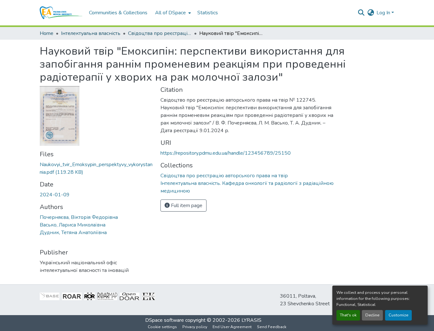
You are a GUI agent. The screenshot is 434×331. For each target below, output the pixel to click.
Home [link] (46, 33)
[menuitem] (172, 12)
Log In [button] (383, 12)
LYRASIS (251, 320)
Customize (398, 315)
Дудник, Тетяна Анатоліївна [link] (73, 232)
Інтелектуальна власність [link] (90, 33)
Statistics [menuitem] (207, 12)
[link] (96, 168)
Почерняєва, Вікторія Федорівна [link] (79, 217)
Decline (372, 315)
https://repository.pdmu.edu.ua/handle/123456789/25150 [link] (225, 153)
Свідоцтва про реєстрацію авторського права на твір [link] (160, 33)
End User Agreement (232, 326)
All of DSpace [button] (170, 12)
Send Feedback (271, 326)
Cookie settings (162, 326)
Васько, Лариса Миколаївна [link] (72, 224)
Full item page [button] (186, 205)
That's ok (348, 315)
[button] (61, 12)
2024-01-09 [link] (55, 194)
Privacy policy (194, 326)
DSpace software (164, 320)
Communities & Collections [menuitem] (118, 12)
